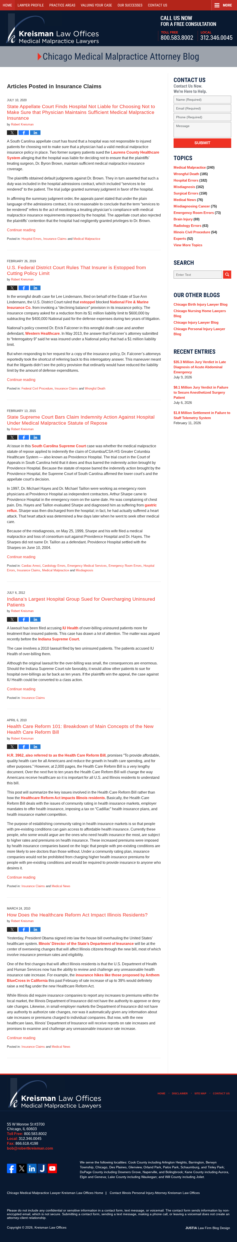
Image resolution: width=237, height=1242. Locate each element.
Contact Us (221, 1093)
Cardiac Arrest (31, 565)
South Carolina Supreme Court (59, 446)
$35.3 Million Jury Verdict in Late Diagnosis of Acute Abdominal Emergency (200, 367)
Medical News (61, 886)
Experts (183, 238)
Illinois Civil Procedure (195, 232)
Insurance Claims (55, 238)
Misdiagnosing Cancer (195, 206)
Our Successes (130, 5)
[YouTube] (52, 1168)
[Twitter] (22, 1168)
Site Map (200, 1093)
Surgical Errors (190, 193)
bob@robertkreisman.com (30, 1148)
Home (7, 5)
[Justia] (42, 1168)
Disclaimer (180, 1093)
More (227, 5)
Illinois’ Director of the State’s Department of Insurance (86, 944)
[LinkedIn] (32, 1168)
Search (227, 275)
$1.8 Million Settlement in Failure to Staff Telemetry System (202, 415)
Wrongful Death (95, 388)
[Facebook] (11, 1168)
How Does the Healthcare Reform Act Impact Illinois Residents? (77, 914)
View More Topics (188, 245)
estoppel (88, 302)
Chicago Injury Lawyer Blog (196, 322)
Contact (157, 5)
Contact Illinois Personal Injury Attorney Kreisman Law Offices (155, 1193)
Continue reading (21, 230)
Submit (202, 142)
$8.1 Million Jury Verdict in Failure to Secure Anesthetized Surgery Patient (201, 392)
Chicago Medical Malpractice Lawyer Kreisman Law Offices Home (55, 1193)
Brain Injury (187, 219)
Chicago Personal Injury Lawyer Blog (199, 331)
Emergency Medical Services (87, 565)
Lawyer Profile (31, 5)
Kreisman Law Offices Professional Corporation (53, 28)
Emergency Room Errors (125, 565)
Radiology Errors (191, 226)
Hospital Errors (31, 238)
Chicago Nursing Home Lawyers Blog (200, 313)
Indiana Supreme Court (58, 639)
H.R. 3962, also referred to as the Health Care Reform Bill (56, 755)
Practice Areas (62, 5)
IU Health (70, 628)
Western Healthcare (42, 333)
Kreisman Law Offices (50, 1227)
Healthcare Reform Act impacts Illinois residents (63, 798)
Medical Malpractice (86, 238)
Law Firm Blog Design (207, 1228)
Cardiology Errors (53, 565)
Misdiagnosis (84, 570)
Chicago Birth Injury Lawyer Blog (201, 304)
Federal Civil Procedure (37, 388)
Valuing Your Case (96, 5)
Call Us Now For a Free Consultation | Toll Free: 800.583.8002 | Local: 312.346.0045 (195, 28)
